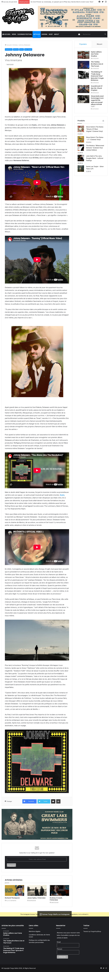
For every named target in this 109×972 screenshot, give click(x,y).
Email (59, 942)
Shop (51, 34)
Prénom (59, 949)
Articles (36, 34)
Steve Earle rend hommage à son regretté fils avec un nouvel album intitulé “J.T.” (97, 101)
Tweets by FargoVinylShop (92, 931)
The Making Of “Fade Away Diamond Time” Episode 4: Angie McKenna (97, 76)
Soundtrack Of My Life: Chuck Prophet (96, 88)
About (56, 34)
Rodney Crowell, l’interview (56, 899)
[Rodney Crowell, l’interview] (59, 890)
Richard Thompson (12, 898)
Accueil (7, 34)
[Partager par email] (53, 801)
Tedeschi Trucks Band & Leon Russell (43, 2)
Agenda (44, 34)
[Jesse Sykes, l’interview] (37, 890)
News (14, 34)
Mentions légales (34, 931)
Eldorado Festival (25, 34)
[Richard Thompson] (14, 890)
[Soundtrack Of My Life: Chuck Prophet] (83, 89)
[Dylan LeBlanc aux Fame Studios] (83, 55)
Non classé (28, 49)
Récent (99, 44)
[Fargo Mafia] (18, 16)
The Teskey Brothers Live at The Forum (97, 64)
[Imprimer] (58, 801)
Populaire (83, 44)
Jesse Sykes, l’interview (36, 898)
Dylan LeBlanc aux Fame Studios (96, 54)
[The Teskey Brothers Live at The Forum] (83, 65)
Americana (9, 49)
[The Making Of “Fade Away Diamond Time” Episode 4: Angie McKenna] (83, 75)
